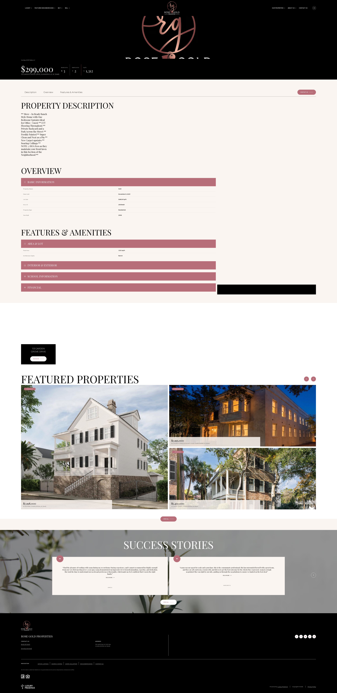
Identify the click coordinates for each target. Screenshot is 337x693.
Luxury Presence (283, 686)
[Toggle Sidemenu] (314, 8)
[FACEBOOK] (296, 636)
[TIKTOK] (310, 636)
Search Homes (56, 664)
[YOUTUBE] (305, 636)
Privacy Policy (312, 686)
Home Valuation (71, 664)
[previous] (306, 379)
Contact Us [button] (99, 664)
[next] (313, 379)
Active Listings (43, 664)
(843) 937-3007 (25, 644)
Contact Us (303, 8)
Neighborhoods (86, 664)
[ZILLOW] (314, 636)
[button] (306, 92)
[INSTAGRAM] (301, 636)
